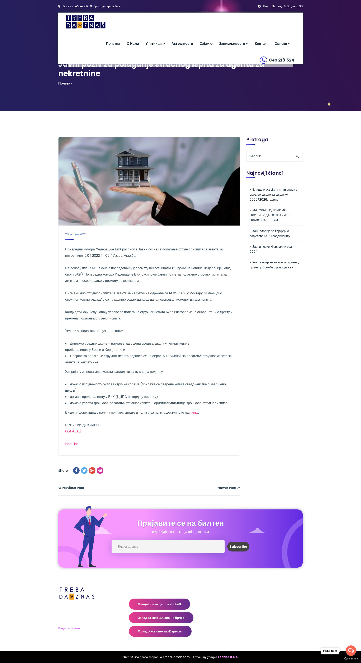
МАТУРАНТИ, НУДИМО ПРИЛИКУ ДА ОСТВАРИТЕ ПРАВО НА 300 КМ (270, 215)
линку (193, 412)
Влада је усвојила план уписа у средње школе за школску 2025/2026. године (273, 194)
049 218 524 (281, 60)
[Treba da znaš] (90, 21)
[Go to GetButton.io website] (351, 658)
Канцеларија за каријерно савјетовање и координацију (270, 233)
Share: (63, 470)
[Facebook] (76, 470)
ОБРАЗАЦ (73, 431)
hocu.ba (71, 443)
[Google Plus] (92, 470)
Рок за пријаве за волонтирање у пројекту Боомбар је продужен (274, 264)
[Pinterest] (100, 470)
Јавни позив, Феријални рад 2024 (271, 249)
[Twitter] (84, 470)
